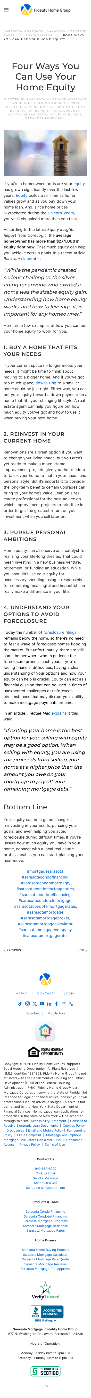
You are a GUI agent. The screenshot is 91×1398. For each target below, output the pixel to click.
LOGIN (69, 993)
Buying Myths (38, 107)
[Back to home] (45, 9)
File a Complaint (29, 1135)
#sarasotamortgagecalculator (45, 923)
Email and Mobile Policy (45, 1130)
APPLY (21, 993)
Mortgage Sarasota (27, 114)
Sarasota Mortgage (45, 118)
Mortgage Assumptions (64, 1135)
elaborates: (31, 258)
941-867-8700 (45, 1169)
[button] (6, 9)
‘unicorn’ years (61, 212)
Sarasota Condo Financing (45, 1211)
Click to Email (46, 1173)
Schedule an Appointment (45, 1188)
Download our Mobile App (45, 1013)
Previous (14, 950)
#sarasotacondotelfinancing (45, 894)
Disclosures (15, 1130)
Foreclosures (65, 110)
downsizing (45, 382)
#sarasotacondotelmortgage (45, 900)
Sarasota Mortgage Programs (46, 1221)
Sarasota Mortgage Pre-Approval (45, 1269)
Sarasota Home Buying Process (45, 1250)
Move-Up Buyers (66, 114)
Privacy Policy (29, 1144)
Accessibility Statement (48, 1121)
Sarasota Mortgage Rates (45, 1230)
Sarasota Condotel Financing (45, 1216)
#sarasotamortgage (45, 912)
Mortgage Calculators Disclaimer (28, 1140)
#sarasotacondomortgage (45, 882)
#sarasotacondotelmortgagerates (45, 906)
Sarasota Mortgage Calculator (45, 1254)
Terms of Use (55, 1144)
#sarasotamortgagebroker (45, 918)
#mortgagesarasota (45, 871)
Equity (21, 195)
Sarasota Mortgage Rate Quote (45, 1259)
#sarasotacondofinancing (45, 877)
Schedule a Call (45, 1183)
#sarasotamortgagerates (45, 935)
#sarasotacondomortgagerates (45, 888)
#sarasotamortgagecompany (45, 929)
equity (79, 183)
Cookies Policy (74, 1125)
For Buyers (37, 110)
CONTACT (45, 993)
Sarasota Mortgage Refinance (45, 1226)
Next (80, 950)
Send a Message (45, 1178)
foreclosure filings (59, 632)
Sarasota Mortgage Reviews (45, 1264)
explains (58, 713)
